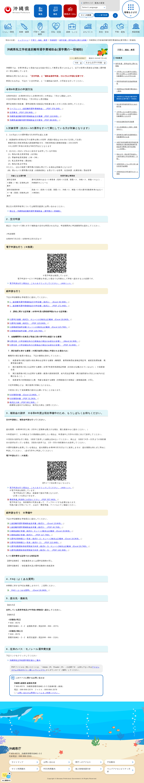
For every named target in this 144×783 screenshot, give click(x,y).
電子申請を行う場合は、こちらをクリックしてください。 (41, 283)
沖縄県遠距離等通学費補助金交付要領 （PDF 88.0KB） (34, 120)
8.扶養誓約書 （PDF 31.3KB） (23, 399)
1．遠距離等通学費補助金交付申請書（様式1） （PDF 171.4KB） (39, 306)
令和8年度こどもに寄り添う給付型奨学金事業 (127, 165)
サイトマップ (17, 762)
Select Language (90, 7)
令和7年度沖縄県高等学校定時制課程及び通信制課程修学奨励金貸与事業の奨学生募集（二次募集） (127, 145)
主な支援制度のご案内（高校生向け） (127, 128)
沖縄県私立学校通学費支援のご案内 (25, 660)
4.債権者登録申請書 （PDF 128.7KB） (27, 331)
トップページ (23, 40)
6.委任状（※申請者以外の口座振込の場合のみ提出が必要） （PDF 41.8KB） (44, 345)
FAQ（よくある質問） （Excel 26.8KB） (29, 590)
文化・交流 (56, 32)
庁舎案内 (111, 762)
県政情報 (136, 32)
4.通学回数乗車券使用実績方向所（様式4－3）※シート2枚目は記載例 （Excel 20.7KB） (49, 546)
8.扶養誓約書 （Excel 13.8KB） (24, 395)
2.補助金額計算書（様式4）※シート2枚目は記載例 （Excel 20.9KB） (40, 531)
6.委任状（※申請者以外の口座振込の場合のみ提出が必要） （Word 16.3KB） (44, 341)
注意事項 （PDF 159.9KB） (22, 112)
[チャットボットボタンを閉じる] (9, 773)
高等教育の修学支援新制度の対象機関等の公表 (127, 136)
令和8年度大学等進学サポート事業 (127, 173)
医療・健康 (24, 32)
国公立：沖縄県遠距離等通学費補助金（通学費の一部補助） (36, 211)
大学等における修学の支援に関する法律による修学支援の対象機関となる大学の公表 (127, 74)
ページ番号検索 (101, 15)
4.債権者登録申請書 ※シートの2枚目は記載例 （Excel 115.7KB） (39, 327)
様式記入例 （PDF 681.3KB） (23, 402)
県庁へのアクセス (83, 762)
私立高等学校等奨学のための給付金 (127, 105)
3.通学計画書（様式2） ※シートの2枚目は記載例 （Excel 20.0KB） (40, 319)
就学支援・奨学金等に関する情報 (73, 40)
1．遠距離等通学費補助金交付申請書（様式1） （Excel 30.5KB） (39, 302)
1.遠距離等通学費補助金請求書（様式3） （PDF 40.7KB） (35, 527)
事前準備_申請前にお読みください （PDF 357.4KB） (33, 499)
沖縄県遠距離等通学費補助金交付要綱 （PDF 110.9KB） (34, 116)
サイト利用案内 (18, 769)
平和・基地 (120, 32)
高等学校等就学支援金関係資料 (127, 82)
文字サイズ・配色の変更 (94, 3)
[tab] (86, 15)
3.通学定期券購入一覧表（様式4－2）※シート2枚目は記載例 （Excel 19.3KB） (45, 539)
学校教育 (53, 40)
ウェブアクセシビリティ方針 (118, 770)
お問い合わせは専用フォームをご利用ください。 (38, 693)
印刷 (76, 63)
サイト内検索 (86, 15)
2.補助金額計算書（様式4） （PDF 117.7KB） (30, 535)
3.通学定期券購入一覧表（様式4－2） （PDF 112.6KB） (35, 542)
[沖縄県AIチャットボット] (6, 777)
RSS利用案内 (49, 769)
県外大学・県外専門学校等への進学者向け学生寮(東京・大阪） (127, 156)
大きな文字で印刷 (94, 62)
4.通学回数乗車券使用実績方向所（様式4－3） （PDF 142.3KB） (38, 550)
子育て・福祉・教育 (40, 33)
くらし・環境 (8, 32)
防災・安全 (104, 32)
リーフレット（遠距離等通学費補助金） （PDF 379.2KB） (35, 109)
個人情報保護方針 (83, 769)
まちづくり (88, 32)
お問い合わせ (49, 762)
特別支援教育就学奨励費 (125, 122)
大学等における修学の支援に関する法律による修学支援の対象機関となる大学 (127, 114)
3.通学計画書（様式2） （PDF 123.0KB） (28, 323)
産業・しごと (72, 32)
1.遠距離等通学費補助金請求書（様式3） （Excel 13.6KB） (36, 523)
